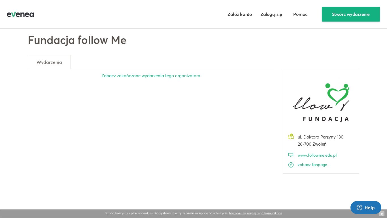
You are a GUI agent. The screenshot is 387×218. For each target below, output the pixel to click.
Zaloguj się (271, 14)
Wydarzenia (49, 62)
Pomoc (300, 14)
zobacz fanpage (312, 164)
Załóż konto (239, 14)
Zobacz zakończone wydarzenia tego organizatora (150, 75)
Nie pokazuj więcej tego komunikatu (255, 213)
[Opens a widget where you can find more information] (365, 208)
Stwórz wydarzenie (351, 14)
